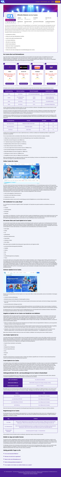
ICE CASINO (38, 1)
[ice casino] (3, 1)
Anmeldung (58, 1)
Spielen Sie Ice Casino (10, 20)
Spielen (53, 1)
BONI (49, 1)
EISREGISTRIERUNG (43, 1)
